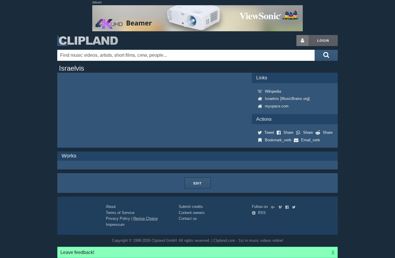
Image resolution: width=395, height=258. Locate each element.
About (111, 206)
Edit (197, 183)
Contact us (188, 218)
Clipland (87, 40)
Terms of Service (120, 213)
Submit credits (191, 206)
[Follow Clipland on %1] (274, 206)
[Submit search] (326, 55)
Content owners (192, 213)
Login (323, 40)
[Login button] (302, 40)
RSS (261, 213)
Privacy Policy (118, 218)
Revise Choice (145, 218)
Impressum (115, 224)
